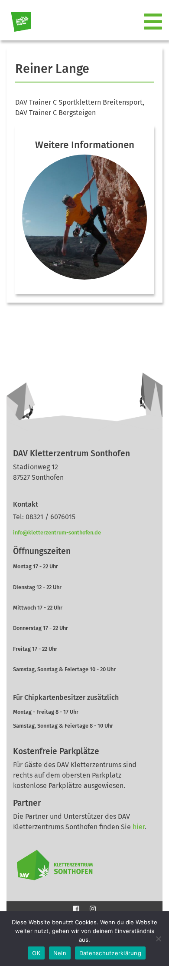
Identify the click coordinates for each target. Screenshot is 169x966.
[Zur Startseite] (17, 21)
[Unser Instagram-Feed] (92, 908)
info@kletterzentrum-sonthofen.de (57, 532)
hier (139, 827)
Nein (59, 953)
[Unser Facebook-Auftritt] (76, 908)
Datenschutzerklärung (110, 953)
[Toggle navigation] (154, 22)
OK (36, 953)
